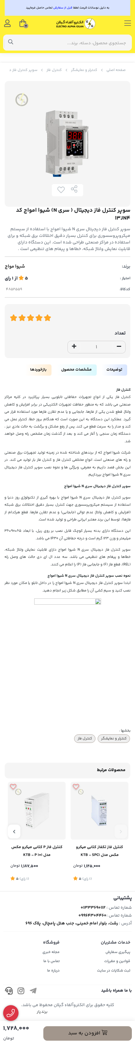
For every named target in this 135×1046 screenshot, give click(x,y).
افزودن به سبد (84, 1033)
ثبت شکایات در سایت (113, 971)
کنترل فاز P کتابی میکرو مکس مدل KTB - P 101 (36, 851)
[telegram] (33, 992)
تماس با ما (51, 961)
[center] (10, 43)
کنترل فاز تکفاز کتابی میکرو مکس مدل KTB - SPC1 (99, 851)
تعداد (120, 333)
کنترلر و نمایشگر (84, 70)
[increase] (74, 347)
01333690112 (93, 907)
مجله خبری (51, 952)
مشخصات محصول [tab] (76, 370)
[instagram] (21, 992)
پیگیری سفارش (117, 952)
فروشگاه (51, 942)
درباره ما (53, 971)
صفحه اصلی (116, 70)
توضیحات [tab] (114, 370)
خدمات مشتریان (115, 942)
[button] (121, 831)
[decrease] (119, 347)
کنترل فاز (54, 70)
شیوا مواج (15, 266)
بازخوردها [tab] (38, 370)
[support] (9, 992)
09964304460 (92, 915)
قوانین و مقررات (117, 961)
